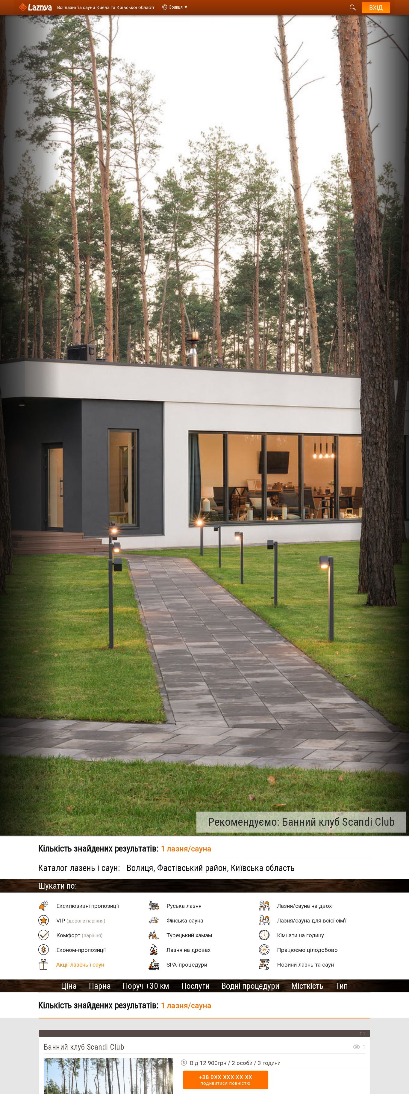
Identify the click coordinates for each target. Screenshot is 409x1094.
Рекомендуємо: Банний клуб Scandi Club (301, 821)
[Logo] (35, 7)
